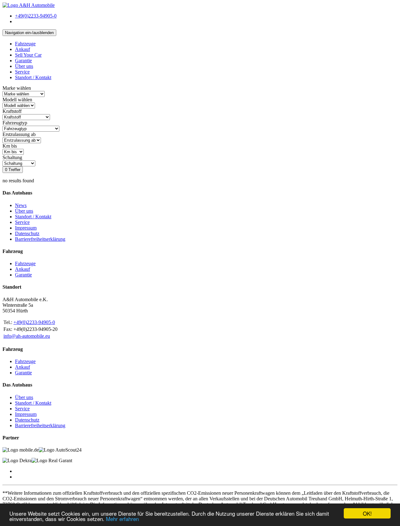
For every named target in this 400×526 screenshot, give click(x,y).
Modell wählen (17, 99)
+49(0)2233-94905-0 (34, 322)
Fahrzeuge (25, 43)
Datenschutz (27, 233)
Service (22, 71)
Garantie (23, 60)
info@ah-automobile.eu (26, 336)
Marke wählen (16, 88)
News (21, 205)
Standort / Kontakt (33, 77)
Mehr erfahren (122, 519)
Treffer (12, 169)
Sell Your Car (28, 55)
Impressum (26, 227)
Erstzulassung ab (19, 134)
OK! (367, 513)
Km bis (9, 146)
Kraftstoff (12, 111)
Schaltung (12, 157)
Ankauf (22, 49)
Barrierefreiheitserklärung (40, 239)
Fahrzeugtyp (14, 122)
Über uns (24, 66)
